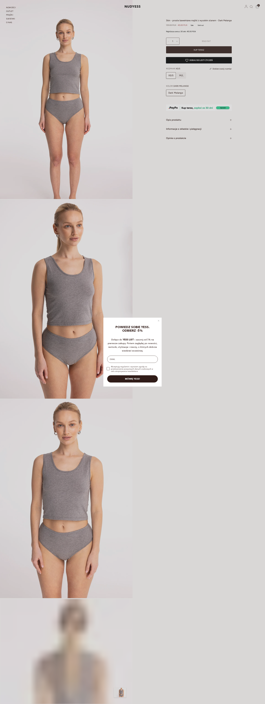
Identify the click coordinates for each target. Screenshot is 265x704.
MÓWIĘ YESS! (132, 378)
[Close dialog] (158, 320)
